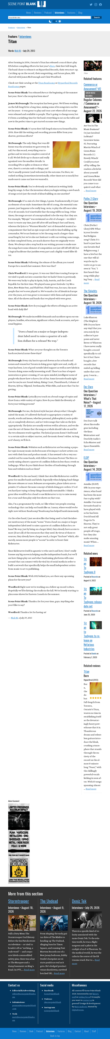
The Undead (49, 901)
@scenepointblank (52, 1002)
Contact (78, 1031)
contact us (87, 1000)
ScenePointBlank (51, 994)
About (86, 1031)
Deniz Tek (79, 901)
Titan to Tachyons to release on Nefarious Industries (92, 636)
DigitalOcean (78, 1010)
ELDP (86, 457)
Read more (91, 190)
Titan (86, 671)
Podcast (48, 12)
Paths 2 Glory (91, 198)
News (28, 12)
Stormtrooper (18, 901)
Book (31, 1031)
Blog (80, 12)
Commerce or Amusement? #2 (92, 86)
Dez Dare (88, 387)
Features (71, 12)
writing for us (84, 997)
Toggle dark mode (55, 21)
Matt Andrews (80, 1006)
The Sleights (90, 291)
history (95, 994)
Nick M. (18, 50)
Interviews (59, 12)
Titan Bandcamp (46, 83)
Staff (94, 1031)
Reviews (37, 12)
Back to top (55, 1035)
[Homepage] (27, 4)
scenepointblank (51, 1010)
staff (74, 997)
